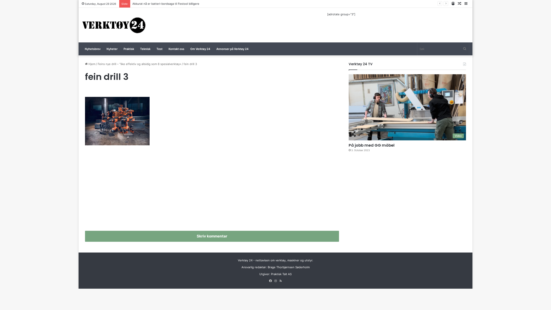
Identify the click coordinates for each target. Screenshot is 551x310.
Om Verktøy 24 (200, 49)
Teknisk (145, 49)
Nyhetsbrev (93, 49)
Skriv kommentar (212, 236)
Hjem (91, 64)
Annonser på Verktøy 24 (232, 49)
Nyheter (112, 49)
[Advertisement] (212, 190)
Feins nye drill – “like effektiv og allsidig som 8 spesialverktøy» (139, 64)
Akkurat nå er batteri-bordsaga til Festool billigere (165, 3)
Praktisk (129, 49)
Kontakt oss (176, 49)
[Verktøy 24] (114, 25)
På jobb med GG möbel (372, 145)
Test (159, 49)
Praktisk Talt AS (281, 274)
